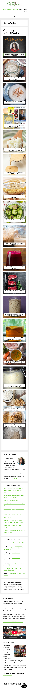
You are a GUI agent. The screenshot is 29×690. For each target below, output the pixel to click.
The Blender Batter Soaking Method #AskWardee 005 (14, 173)
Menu (15, 16)
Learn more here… (7, 675)
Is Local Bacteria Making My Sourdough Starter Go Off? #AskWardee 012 (14, 314)
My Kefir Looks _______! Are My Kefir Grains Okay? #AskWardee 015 (14, 385)
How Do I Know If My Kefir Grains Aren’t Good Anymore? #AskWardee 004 (14, 149)
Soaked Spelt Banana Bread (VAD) (12, 514)
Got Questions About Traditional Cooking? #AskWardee (14, 54)
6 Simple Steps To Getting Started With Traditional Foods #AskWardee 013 (14, 338)
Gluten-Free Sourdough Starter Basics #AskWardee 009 (14, 244)
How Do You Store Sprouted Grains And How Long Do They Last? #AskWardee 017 (14, 425)
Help (16, 684)
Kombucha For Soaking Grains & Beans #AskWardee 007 (14, 196)
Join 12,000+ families (10, 9)
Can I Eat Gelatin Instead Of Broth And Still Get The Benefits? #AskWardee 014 (14, 362)
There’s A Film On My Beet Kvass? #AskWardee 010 (14, 267)
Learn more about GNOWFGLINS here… (13, 622)
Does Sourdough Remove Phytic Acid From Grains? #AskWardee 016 (14, 409)
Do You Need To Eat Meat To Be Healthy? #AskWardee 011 (14, 291)
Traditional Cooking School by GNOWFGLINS (14, 4)
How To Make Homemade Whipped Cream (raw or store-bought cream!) (14, 547)
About (12, 684)
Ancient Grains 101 (8, 517)
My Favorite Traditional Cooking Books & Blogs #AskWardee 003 (14, 125)
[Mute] (22, 637)
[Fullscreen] (24, 637)
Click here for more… (14, 478)
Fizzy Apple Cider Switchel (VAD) (12, 500)
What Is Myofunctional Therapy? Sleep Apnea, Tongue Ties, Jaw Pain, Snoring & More (14, 490)
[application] (14, 632)
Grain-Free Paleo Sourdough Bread (16, 543)
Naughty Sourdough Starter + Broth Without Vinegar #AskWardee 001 (14, 78)
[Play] (4, 637)
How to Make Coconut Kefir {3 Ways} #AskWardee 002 (14, 102)
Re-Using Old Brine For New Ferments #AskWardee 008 (14, 220)
